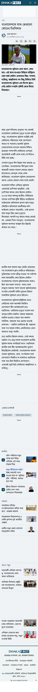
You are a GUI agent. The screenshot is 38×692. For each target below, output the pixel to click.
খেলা (3, 20)
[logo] (11, 2)
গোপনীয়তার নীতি (12, 661)
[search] (30, 2)
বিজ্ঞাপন (19, 669)
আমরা (26, 665)
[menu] (34, 2)
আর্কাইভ (33, 665)
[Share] (17, 41)
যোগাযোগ (5, 665)
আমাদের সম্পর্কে (16, 665)
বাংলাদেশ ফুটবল (7, 415)
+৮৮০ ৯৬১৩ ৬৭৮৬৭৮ (20, 680)
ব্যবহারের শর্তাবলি (26, 661)
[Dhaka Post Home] (19, 651)
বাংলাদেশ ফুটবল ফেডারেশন (23, 415)
